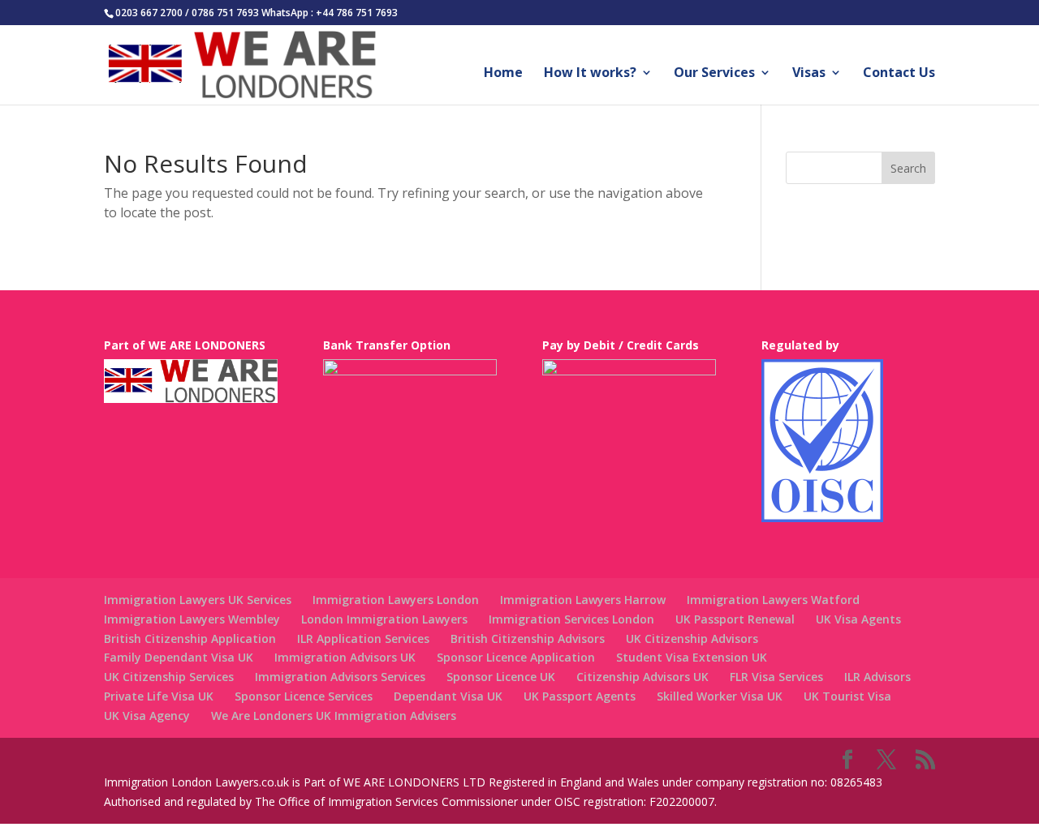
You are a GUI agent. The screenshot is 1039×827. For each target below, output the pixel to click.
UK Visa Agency (147, 715)
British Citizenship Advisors (528, 638)
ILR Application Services (363, 638)
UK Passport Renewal (735, 619)
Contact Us (899, 73)
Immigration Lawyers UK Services (197, 599)
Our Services (714, 73)
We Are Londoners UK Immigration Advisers (333, 715)
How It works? (590, 73)
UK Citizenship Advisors (692, 638)
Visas (809, 73)
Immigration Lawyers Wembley (192, 619)
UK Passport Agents (580, 696)
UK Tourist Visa (847, 696)
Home (503, 73)
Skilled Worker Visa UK (719, 696)
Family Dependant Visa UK (178, 657)
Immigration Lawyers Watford (773, 599)
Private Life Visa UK (158, 696)
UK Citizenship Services (169, 676)
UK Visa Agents (858, 619)
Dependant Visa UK (448, 696)
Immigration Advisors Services (340, 676)
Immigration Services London (571, 619)
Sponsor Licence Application (516, 657)
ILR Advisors (877, 676)
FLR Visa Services (776, 676)
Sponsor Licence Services (304, 696)
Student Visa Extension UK (691, 657)
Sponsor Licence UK (500, 676)
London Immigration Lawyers (384, 619)
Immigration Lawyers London (396, 599)
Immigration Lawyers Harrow (583, 599)
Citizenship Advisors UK (642, 676)
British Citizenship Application (190, 638)
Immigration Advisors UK (345, 657)
